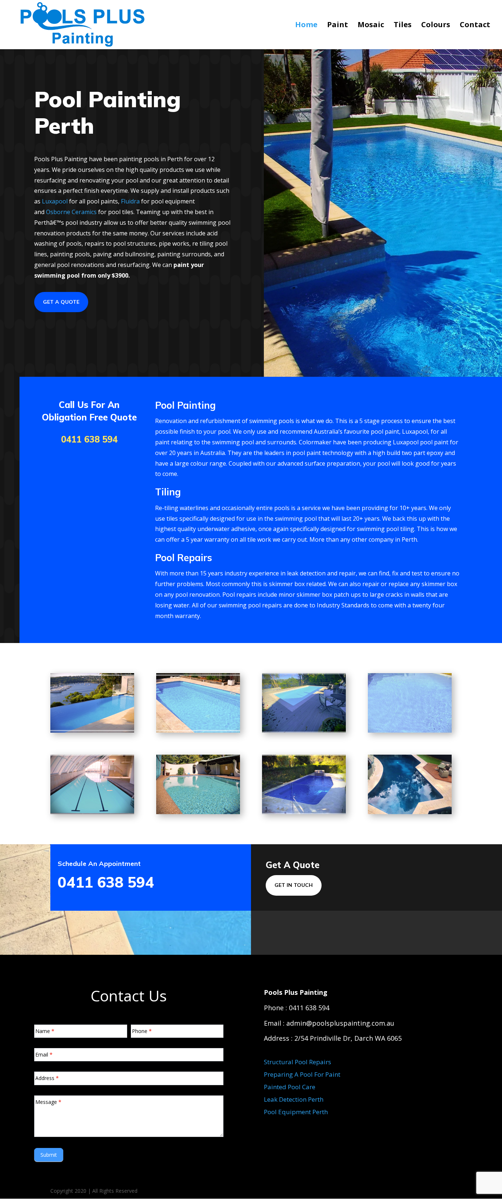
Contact (475, 25)
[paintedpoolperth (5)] (92, 730)
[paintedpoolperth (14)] (198, 812)
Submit (48, 1154)
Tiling (168, 492)
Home (306, 25)
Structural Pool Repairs (297, 1062)
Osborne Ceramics (71, 212)
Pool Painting (185, 405)
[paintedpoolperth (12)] (410, 730)
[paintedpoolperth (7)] (198, 730)
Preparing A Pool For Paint (302, 1074)
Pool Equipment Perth (296, 1112)
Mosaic (371, 25)
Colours (435, 25)
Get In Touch (294, 885)
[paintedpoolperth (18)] (304, 812)
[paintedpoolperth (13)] (92, 812)
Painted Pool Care (289, 1087)
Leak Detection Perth (293, 1099)
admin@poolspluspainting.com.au (340, 1023)
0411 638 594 (89, 439)
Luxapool (55, 201)
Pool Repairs (183, 558)
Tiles (403, 25)
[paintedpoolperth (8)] (304, 730)
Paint (337, 25)
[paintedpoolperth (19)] (410, 812)
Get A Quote (61, 302)
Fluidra (130, 201)
